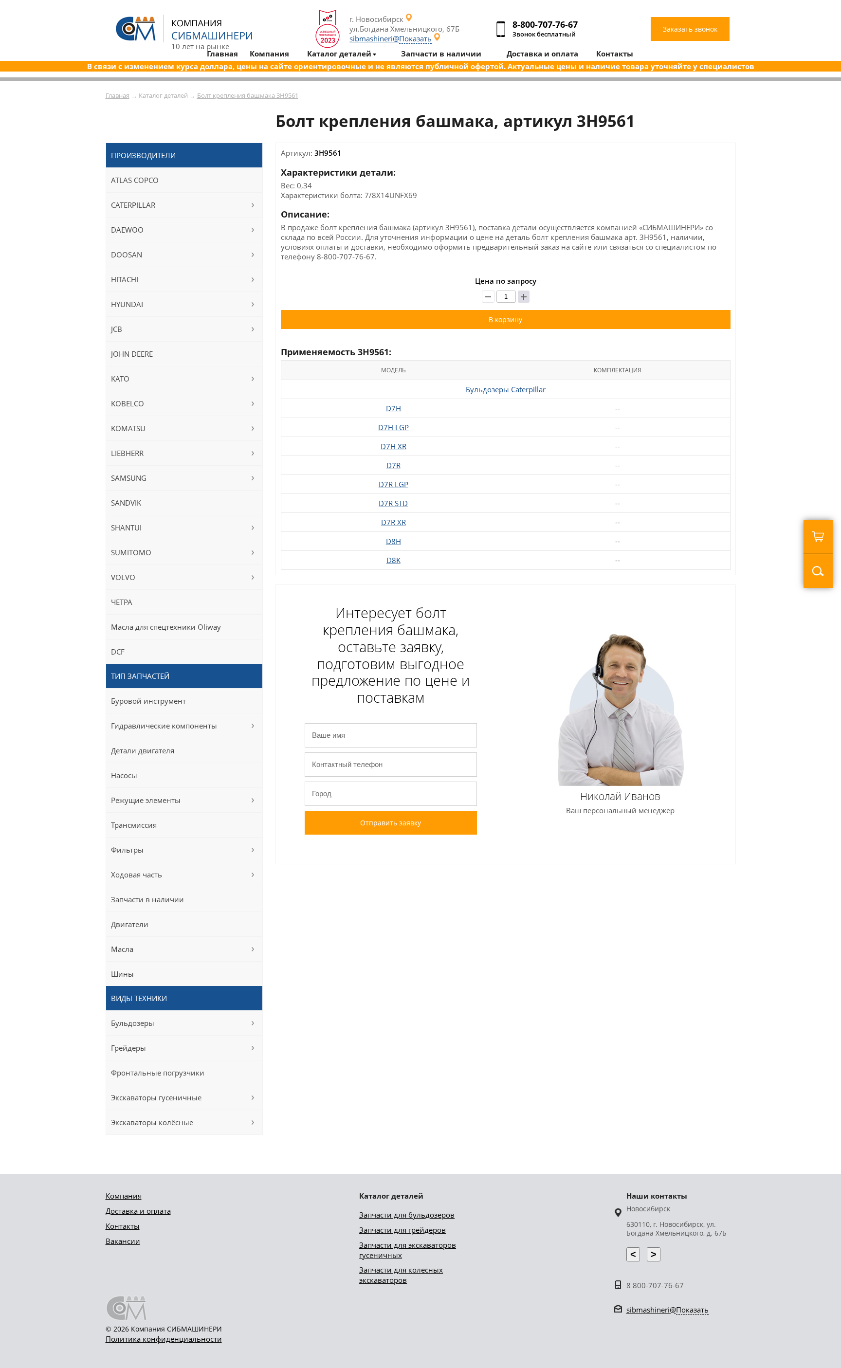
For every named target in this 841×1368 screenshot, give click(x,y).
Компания (124, 1196)
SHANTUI (126, 527)
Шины (122, 974)
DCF (118, 652)
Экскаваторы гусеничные (156, 1097)
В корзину (505, 319)
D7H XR (393, 446)
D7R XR (393, 522)
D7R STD (393, 503)
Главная (117, 95)
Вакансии (123, 1241)
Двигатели (129, 924)
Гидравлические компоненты (164, 725)
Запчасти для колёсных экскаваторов (401, 1275)
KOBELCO (127, 403)
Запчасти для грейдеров (402, 1230)
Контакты (123, 1226)
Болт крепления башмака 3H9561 (247, 95)
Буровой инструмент (148, 701)
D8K (393, 560)
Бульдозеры (132, 1023)
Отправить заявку (390, 822)
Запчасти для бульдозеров (407, 1215)
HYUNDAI (127, 304)
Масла (122, 949)
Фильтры (127, 850)
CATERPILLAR (133, 205)
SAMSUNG (128, 478)
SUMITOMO (131, 552)
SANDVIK (126, 503)
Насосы (124, 775)
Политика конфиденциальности (164, 1339)
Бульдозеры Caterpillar (506, 389)
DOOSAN (126, 254)
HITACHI (124, 279)
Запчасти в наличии (147, 899)
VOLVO (123, 577)
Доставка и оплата (138, 1211)
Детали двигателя (142, 750)
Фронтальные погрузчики (157, 1072)
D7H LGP (393, 427)
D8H (393, 541)
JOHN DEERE (132, 354)
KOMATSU (128, 428)
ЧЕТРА (121, 602)
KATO (120, 378)
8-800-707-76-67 (545, 24)
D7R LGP (393, 484)
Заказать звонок (690, 29)
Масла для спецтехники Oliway (166, 627)
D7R (393, 465)
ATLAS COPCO (135, 180)
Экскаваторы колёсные (152, 1122)
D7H (393, 408)
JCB (116, 329)
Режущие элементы (146, 800)
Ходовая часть (136, 874)
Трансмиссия (134, 825)
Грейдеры (128, 1048)
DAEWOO (127, 230)
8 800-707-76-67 (655, 1285)
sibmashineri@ (390, 38)
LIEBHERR (127, 453)
